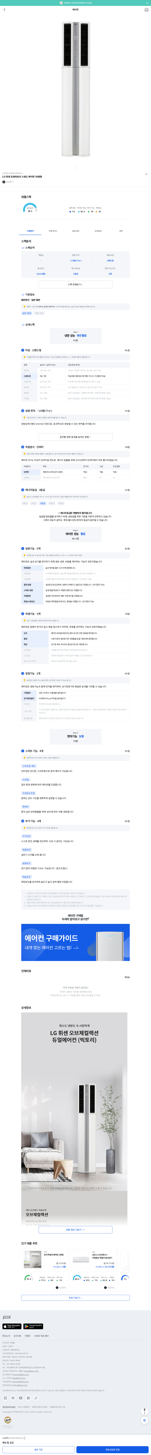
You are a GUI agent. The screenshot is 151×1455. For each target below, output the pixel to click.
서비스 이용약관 (23, 1407)
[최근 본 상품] (144, 1411)
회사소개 (6, 1336)
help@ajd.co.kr (18, 1378)
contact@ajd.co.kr (21, 1375)
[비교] (144, 1420)
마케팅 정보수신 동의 (39, 1407)
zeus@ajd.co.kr (31, 1371)
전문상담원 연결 (113, 1449)
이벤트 (28, 1336)
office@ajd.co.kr (20, 1385)
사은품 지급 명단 (41, 1336)
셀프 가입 (38, 1449)
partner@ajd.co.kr (21, 1382)
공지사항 (17, 1336)
